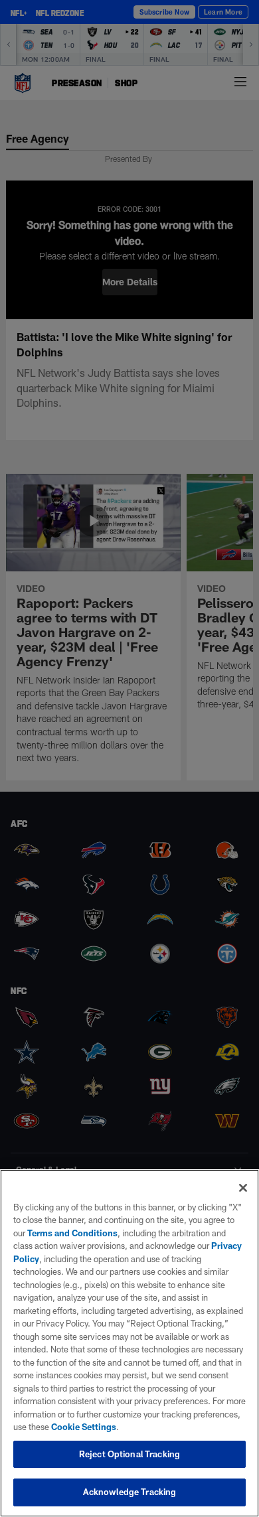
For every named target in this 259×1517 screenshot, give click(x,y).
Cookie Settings (83, 1426)
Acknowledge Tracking (130, 1491)
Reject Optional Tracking (129, 1454)
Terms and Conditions (72, 1233)
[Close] (243, 1187)
